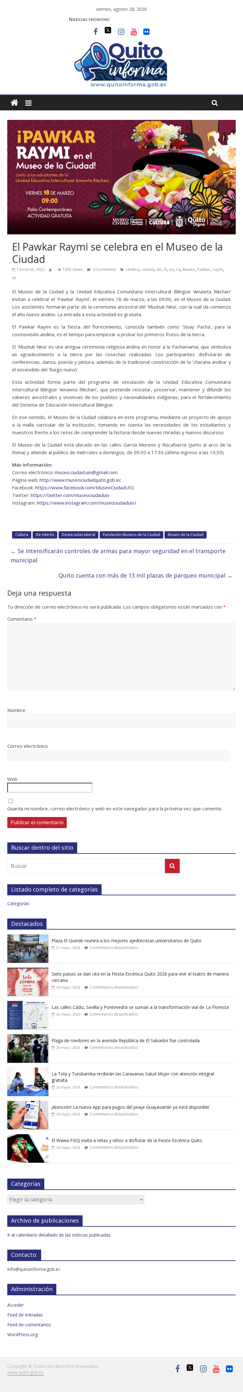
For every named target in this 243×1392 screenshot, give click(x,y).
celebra (132, 269)
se (14, 277)
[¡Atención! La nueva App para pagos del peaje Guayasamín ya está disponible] (27, 1104)
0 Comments (104, 269)
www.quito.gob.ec (25, 1372)
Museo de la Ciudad (185, 534)
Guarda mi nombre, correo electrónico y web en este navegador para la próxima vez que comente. (114, 808)
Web (12, 779)
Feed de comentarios (29, 1325)
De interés (45, 534)
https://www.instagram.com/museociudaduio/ (86, 503)
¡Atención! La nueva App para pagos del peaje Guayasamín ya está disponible (130, 1107)
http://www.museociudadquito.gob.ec (80, 480)
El (165, 269)
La (178, 269)
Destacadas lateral (78, 534)
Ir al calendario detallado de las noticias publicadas (59, 1235)
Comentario (21, 619)
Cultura (21, 534)
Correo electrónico (27, 746)
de (159, 269)
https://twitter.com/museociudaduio (70, 495)
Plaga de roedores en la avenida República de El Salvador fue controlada (126, 1040)
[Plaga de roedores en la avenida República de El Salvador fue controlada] (27, 1038)
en (171, 269)
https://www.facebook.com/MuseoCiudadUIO (84, 487)
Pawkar (203, 269)
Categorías (18, 903)
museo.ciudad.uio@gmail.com (86, 472)
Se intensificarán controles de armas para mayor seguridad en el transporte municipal (118, 555)
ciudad (148, 269)
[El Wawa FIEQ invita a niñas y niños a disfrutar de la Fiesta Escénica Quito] (27, 1137)
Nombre (16, 710)
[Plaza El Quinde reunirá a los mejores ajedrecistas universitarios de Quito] (27, 938)
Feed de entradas (25, 1315)
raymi (218, 269)
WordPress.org (22, 1334)
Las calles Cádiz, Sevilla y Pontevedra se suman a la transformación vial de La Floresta (140, 1007)
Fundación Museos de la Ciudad (131, 534)
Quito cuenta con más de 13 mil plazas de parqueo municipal (146, 575)
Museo (189, 269)
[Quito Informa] (121, 44)
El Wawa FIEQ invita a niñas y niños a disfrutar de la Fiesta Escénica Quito (127, 1140)
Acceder (15, 1305)
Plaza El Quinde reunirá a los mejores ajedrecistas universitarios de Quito (127, 941)
